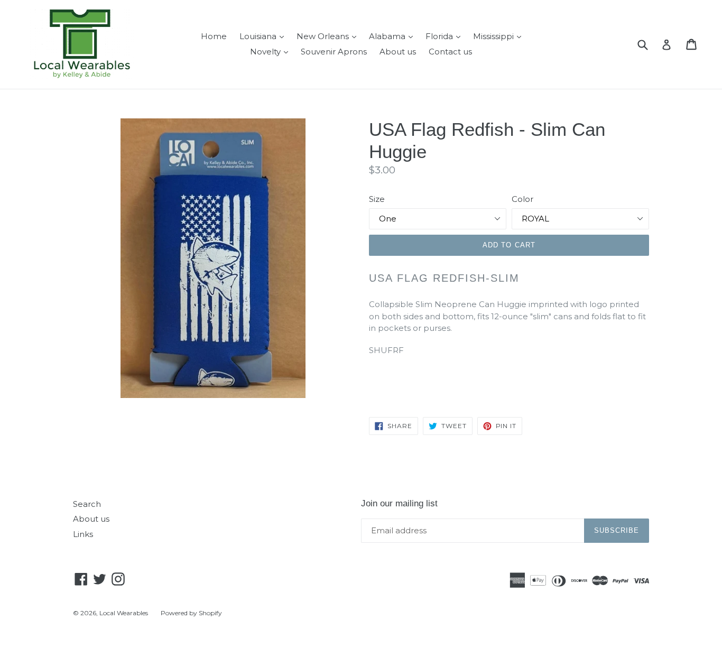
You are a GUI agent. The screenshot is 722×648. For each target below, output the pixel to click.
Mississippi (499, 36)
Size (377, 199)
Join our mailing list (399, 503)
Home (214, 36)
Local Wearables (123, 613)
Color (522, 199)
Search (87, 504)
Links (83, 534)
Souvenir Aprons (334, 52)
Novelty (271, 51)
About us (397, 52)
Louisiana (264, 36)
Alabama (393, 36)
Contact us (450, 52)
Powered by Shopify (191, 613)
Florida (445, 36)
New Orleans (329, 36)
